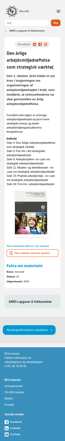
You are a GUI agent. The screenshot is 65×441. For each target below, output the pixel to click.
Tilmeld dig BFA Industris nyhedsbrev (27, 329)
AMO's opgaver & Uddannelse (27, 30)
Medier (9, 398)
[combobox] (27, 22)
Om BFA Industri (14, 392)
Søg (55, 22)
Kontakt (9, 404)
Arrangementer (14, 386)
